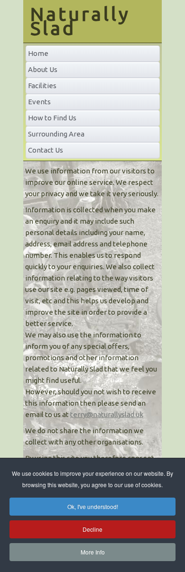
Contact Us (45, 150)
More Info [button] (93, 552)
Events (39, 102)
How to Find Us (52, 118)
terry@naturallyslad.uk (106, 414)
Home (38, 53)
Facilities (42, 86)
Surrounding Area (56, 134)
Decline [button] (92, 529)
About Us (42, 69)
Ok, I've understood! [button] (92, 506)
